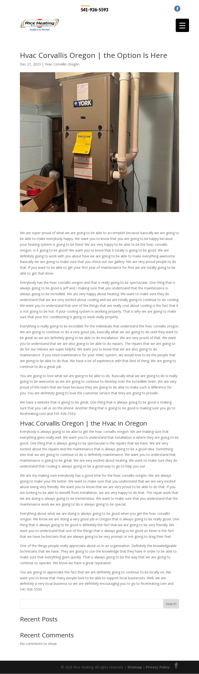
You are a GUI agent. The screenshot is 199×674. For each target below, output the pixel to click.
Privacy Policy (158, 667)
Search (171, 604)
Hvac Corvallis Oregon (62, 64)
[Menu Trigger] (182, 25)
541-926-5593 (94, 8)
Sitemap (134, 667)
